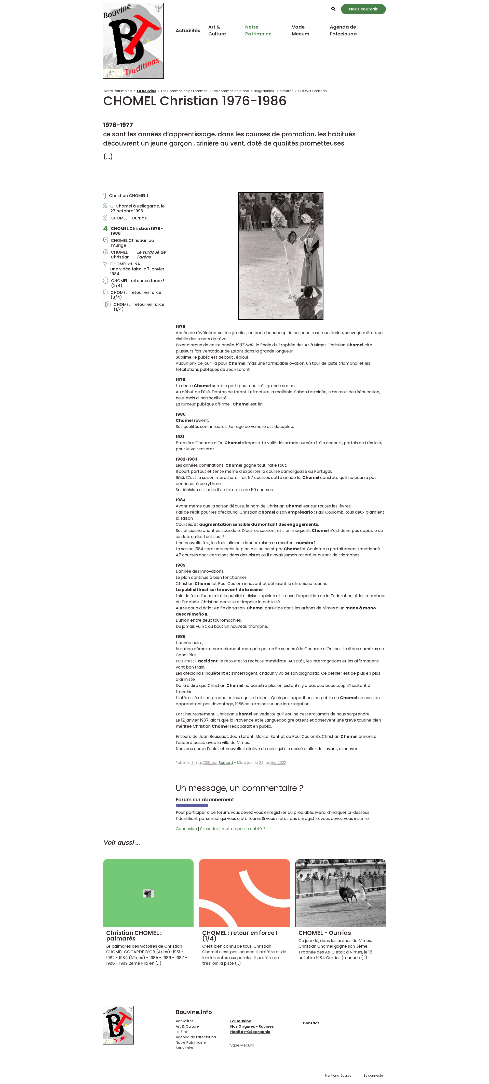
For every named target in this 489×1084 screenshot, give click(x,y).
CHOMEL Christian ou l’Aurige (128, 243)
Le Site (181, 1031)
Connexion (186, 829)
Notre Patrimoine (258, 30)
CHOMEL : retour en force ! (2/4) (133, 283)
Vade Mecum (300, 30)
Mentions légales (338, 1075)
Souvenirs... (185, 1047)
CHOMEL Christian (312, 91)
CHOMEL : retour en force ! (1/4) (135, 307)
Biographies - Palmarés (273, 91)
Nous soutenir (363, 9)
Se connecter (373, 1075)
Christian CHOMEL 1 (125, 197)
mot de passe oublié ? (243, 829)
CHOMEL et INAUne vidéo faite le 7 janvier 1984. (133, 269)
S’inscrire (209, 829)
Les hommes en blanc (230, 91)
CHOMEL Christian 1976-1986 (133, 231)
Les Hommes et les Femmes (184, 91)
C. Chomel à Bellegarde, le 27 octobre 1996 (134, 208)
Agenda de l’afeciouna (343, 30)
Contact (311, 1023)
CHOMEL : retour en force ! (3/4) (133, 295)
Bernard (226, 762)
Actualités (188, 30)
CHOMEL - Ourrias (125, 219)
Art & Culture (217, 30)
